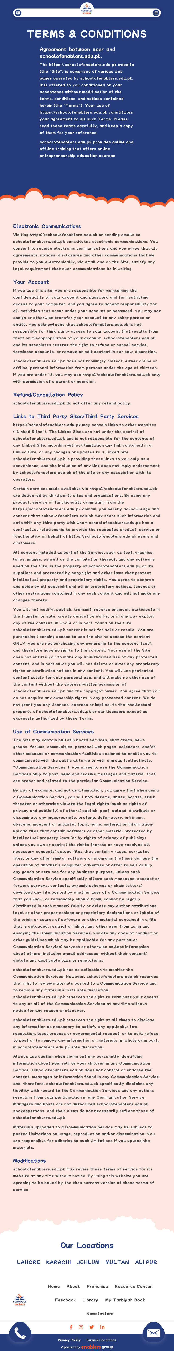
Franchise (97, 1286)
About (73, 1286)
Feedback (65, 1299)
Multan (117, 1262)
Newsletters (100, 1313)
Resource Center (133, 1286)
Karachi (58, 1262)
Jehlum (88, 1262)
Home (54, 1286)
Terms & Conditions (101, 1340)
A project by (70, 1347)
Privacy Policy (69, 1340)
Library (90, 1299)
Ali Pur (146, 1262)
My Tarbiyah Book (125, 1299)
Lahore (28, 1262)
